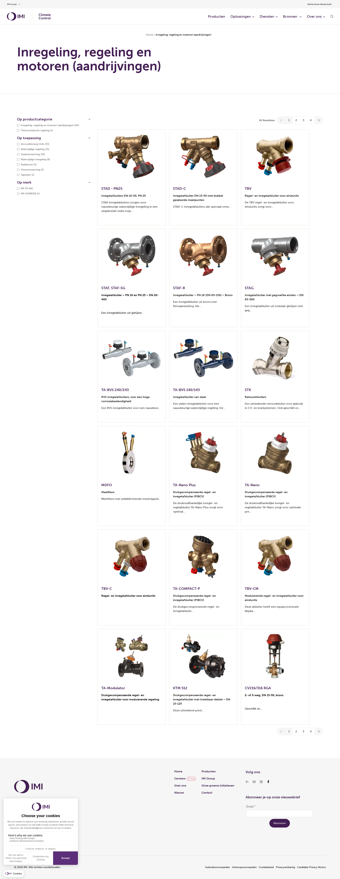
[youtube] (254, 781)
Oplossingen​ (240, 16)
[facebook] (268, 781)
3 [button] (303, 120)
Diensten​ (267, 16)
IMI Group (208, 778)
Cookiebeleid (266, 867)
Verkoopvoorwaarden (244, 867)
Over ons (180, 785)
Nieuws (179, 792)
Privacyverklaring (285, 867)
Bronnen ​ (290, 16)
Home (149, 34)
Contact (207, 792)
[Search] (331, 16)
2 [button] (296, 120)
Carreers (179, 778)
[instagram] (261, 781)
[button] (281, 120)
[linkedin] (247, 781)
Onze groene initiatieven (218, 785)
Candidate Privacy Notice (311, 867)
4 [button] (311, 120)
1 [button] (289, 120)
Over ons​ (314, 16)
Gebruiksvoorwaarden (217, 867)
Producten (216, 16)
